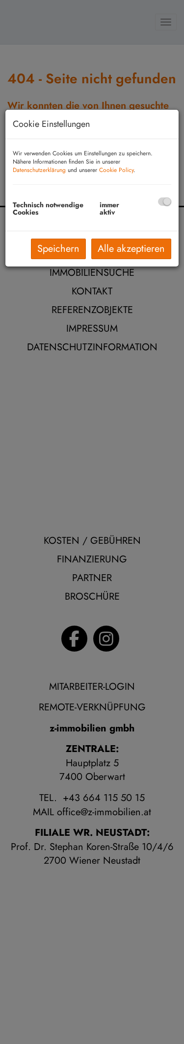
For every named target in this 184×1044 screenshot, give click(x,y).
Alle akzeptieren (131, 249)
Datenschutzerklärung (39, 170)
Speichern (58, 249)
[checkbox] (164, 201)
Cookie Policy (116, 170)
